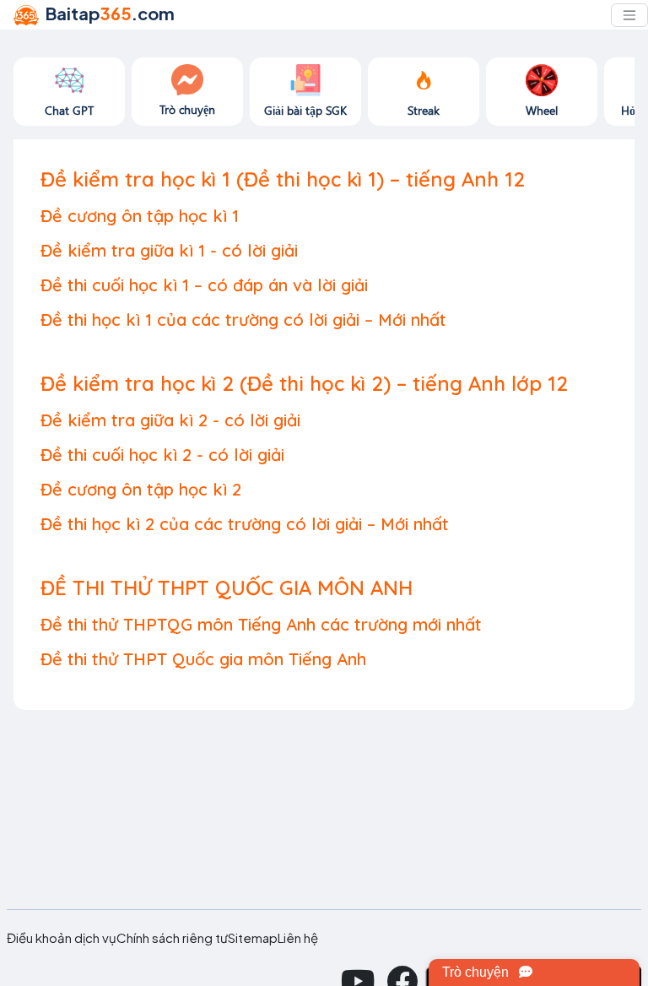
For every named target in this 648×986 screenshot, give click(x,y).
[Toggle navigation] (629, 15)
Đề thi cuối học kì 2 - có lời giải (162, 454)
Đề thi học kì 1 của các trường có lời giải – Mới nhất (243, 319)
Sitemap (253, 937)
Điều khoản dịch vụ (61, 937)
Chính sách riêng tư (172, 937)
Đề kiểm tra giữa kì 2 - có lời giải (170, 420)
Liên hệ (298, 937)
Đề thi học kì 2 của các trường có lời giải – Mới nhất (244, 523)
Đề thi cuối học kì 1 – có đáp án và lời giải (204, 284)
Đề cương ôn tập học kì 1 (139, 215)
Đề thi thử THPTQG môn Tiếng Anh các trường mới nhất (261, 624)
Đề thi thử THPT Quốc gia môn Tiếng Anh (203, 658)
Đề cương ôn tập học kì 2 (140, 489)
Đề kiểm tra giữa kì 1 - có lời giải (169, 250)
